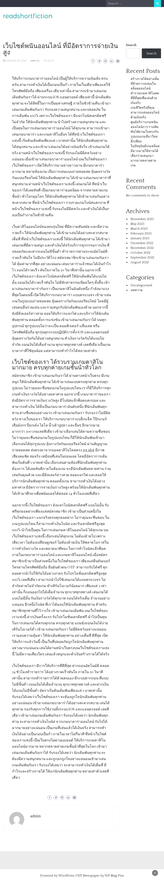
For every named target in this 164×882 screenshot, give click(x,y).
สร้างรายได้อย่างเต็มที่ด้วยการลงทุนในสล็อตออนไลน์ (145, 83)
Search (131, 45)
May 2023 (137, 224)
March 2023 (139, 228)
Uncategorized (141, 285)
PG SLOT (49, 60)
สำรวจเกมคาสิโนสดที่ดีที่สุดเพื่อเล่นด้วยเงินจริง (145, 98)
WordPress (66, 875)
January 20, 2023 (16, 60)
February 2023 (141, 233)
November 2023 (142, 219)
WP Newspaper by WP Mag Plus (100, 875)
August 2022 (140, 262)
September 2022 (142, 257)
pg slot (88, 450)
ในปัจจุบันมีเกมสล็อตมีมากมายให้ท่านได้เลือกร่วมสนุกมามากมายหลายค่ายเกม (145, 155)
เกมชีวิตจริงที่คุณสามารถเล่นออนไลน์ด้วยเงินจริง (145, 112)
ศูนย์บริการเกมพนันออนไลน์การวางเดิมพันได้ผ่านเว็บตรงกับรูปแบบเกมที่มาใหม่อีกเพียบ (145, 131)
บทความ (34, 60)
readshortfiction (28, 16)
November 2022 (142, 248)
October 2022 (140, 252)
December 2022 (142, 243)
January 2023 (140, 238)
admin (35, 816)
